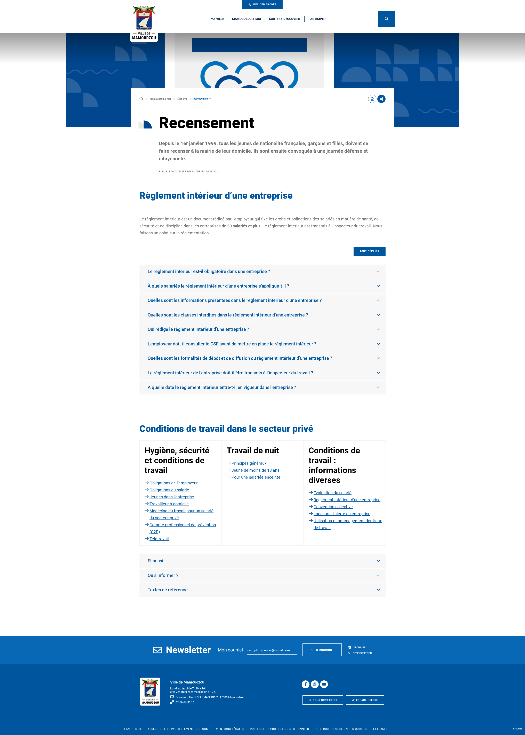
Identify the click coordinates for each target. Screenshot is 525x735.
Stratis (517, 728)
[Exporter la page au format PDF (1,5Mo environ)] (372, 99)
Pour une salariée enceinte (256, 477)
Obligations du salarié (169, 489)
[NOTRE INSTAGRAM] (315, 684)
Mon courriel (230, 649)
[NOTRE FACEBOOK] (305, 684)
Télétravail (159, 538)
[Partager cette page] (381, 99)
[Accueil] (141, 98)
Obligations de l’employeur (174, 482)
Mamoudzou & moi (160, 98)
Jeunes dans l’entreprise (172, 496)
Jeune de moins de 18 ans (255, 470)
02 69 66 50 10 (185, 702)
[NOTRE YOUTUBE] (324, 684)
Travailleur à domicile (169, 503)
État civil (182, 98)
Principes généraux (249, 463)
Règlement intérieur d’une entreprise (347, 499)
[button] (386, 19)
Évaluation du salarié (333, 492)
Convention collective (333, 506)
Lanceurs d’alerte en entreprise (342, 513)
